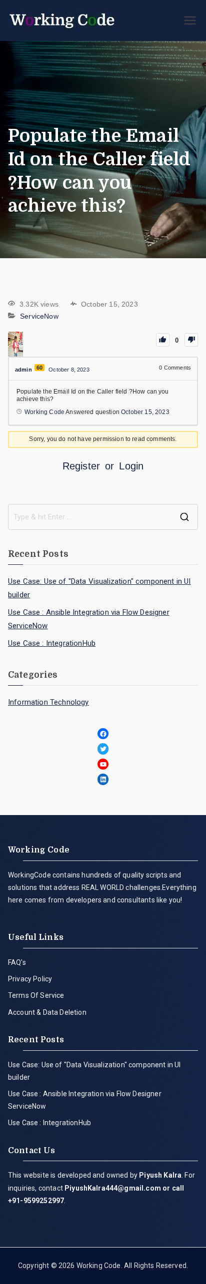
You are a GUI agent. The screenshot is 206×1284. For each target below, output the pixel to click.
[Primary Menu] (190, 20)
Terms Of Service (36, 995)
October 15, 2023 (145, 412)
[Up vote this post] (163, 340)
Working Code (98, 1266)
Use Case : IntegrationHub (52, 643)
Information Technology (48, 702)
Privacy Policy (30, 979)
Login (131, 465)
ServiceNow (39, 316)
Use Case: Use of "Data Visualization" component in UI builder (99, 588)
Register (81, 465)
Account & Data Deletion (47, 1012)
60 (39, 368)
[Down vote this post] (191, 340)
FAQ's (17, 962)
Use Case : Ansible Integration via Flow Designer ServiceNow (89, 619)
